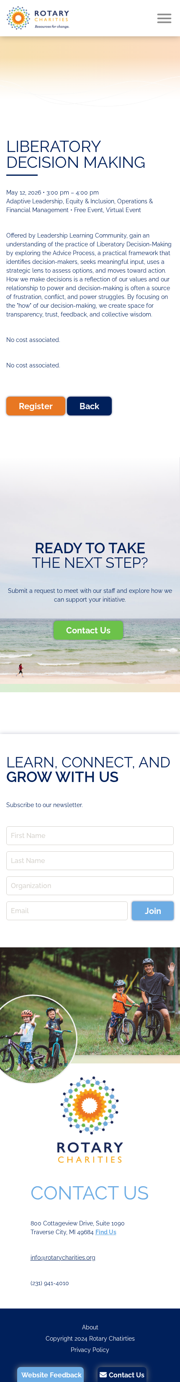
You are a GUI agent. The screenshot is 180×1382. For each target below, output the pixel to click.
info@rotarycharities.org (63, 1257)
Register (36, 406)
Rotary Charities (37, 18)
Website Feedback (51, 1375)
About (90, 1327)
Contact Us (88, 630)
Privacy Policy (90, 1350)
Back (89, 406)
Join (153, 911)
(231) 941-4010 (50, 1283)
